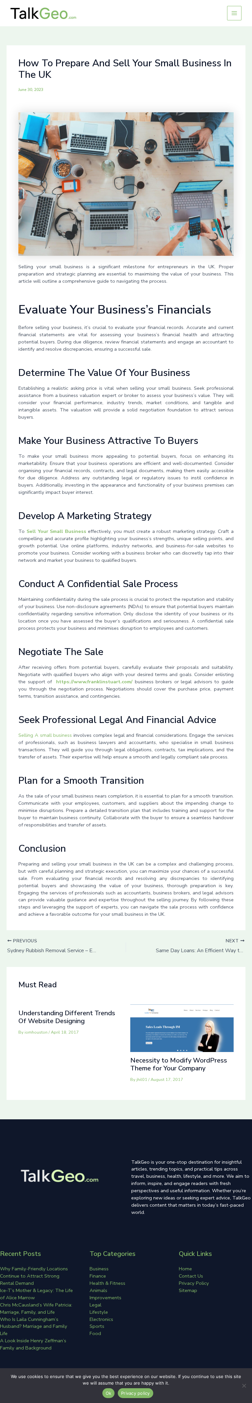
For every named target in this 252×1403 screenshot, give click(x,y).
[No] (244, 1385)
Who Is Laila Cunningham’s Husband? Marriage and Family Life (33, 1326)
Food (95, 1333)
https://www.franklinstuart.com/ (94, 681)
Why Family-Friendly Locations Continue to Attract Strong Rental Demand (34, 1275)
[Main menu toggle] (234, 13)
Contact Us (191, 1276)
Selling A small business (45, 735)
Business (99, 1268)
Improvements (105, 1297)
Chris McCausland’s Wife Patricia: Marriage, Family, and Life (36, 1308)
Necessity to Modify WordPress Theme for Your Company (178, 1064)
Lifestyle (99, 1312)
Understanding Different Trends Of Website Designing (66, 1017)
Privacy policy (135, 1393)
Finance (98, 1276)
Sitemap (188, 1290)
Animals (98, 1290)
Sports (97, 1326)
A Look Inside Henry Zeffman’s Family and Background (33, 1344)
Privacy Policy (194, 1283)
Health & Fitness (107, 1283)
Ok (109, 1393)
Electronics (101, 1319)
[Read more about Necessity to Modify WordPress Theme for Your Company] (182, 1027)
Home (185, 1268)
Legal (95, 1305)
